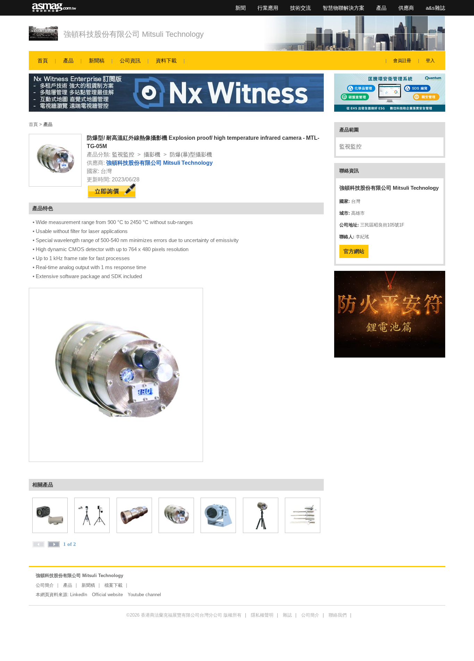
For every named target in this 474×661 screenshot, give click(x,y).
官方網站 (354, 251)
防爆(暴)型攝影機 (191, 154)
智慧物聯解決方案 (343, 8)
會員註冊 (402, 60)
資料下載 (166, 60)
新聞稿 (96, 60)
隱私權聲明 (262, 615)
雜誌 (287, 615)
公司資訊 (130, 60)
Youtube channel (144, 594)
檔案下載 (113, 585)
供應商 (406, 8)
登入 (430, 60)
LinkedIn (78, 594)
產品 (381, 8)
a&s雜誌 (435, 8)
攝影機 (152, 154)
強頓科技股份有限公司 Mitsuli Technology (134, 34)
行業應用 (267, 8)
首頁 (42, 60)
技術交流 (300, 8)
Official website (107, 594)
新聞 (240, 8)
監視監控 (123, 154)
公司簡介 (45, 585)
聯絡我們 (338, 615)
